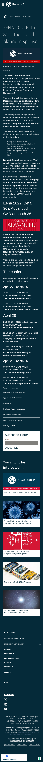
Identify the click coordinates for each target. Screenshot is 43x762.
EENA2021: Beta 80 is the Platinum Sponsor (20, 493)
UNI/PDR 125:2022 (27, 741)
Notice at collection (10, 760)
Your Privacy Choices (16, 756)
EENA (35, 160)
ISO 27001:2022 (26, 739)
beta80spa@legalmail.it (24, 728)
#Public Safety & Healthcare (24, 66)
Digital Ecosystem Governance (14, 392)
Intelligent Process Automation (14, 409)
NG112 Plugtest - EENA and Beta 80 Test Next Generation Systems (16, 611)
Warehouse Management (12, 415)
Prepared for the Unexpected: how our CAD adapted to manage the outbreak (17, 522)
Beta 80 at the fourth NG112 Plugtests (17, 582)
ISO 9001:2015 (13, 739)
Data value (7, 403)
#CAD (5, 66)
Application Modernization (12, 398)
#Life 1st (11, 66)
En (11, 17)
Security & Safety (9, 426)
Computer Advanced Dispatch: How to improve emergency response (16, 553)
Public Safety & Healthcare (13, 420)
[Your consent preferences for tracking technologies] (39, 758)
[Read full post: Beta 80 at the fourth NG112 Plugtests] (21, 571)
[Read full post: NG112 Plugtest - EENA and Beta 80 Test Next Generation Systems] (21, 599)
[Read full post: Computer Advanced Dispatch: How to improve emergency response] (21, 541)
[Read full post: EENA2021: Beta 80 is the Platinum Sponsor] (21, 482)
